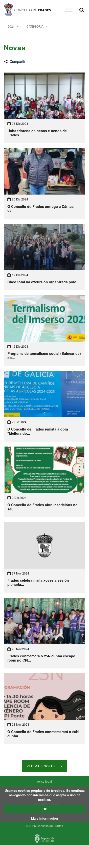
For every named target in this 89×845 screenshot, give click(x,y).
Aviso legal (44, 781)
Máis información (44, 818)
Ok (45, 809)
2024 (11, 26)
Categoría (35, 26)
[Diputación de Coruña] (44, 838)
